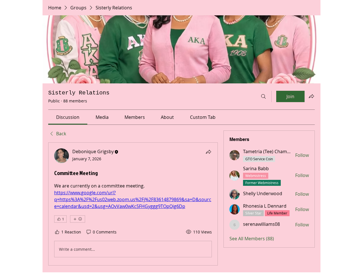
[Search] (263, 96)
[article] (133, 204)
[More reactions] (77, 219)
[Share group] (311, 96)
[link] (67, 117)
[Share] (208, 151)
